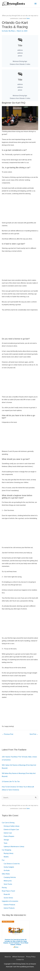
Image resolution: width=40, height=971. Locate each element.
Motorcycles (8, 881)
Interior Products (9, 908)
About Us (8, 956)
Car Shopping (6, 850)
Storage (6, 840)
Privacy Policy (30, 956)
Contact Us (20, 959)
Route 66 (7, 894)
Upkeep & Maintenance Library (14, 846)
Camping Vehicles (10, 877)
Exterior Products (9, 904)
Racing (4, 887)
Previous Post (7, 734)
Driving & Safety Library (11, 826)
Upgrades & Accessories (10, 901)
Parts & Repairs (9, 836)
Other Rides (6, 874)
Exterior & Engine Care (11, 829)
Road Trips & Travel (8, 891)
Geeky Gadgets (9, 867)
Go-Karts (5, 31)
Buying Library (8, 853)
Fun (3, 860)
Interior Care (8, 833)
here (28, 18)
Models (6, 857)
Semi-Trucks (8, 884)
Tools (5, 843)
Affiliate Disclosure (18, 956)
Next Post (34, 734)
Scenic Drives (8, 898)
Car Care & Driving (8, 822)
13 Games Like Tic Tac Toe (11, 781)
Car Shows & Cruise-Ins (12, 863)
